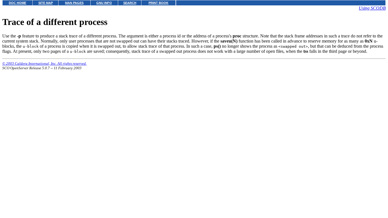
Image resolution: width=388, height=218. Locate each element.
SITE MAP (45, 3)
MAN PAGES (74, 3)
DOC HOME (17, 3)
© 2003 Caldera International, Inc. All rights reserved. (44, 63)
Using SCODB (372, 8)
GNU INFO (104, 3)
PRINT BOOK (158, 3)
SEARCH (129, 3)
